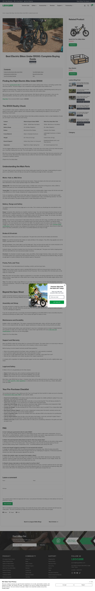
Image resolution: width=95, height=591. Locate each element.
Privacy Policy (5, 588)
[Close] (64, 285)
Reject (83, 585)
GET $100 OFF (56, 302)
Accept (64, 585)
